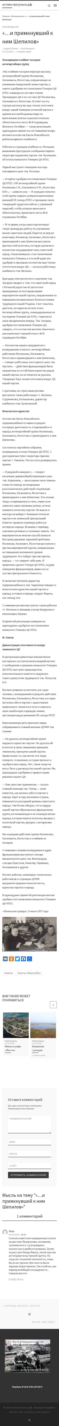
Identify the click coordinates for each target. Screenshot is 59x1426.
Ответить (16, 1279)
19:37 (23, 1235)
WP (21, 1412)
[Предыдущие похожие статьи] (46, 1004)
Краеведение (17, 16)
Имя (12, 1142)
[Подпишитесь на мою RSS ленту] (29, 1420)
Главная (5, 16)
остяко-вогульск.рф (22, 1407)
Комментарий (20, 1118)
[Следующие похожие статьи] (53, 1004)
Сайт (13, 1165)
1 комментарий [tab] (30, 1216)
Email (13, 1154)
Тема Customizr (43, 1412)
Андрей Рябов (11, 49)
